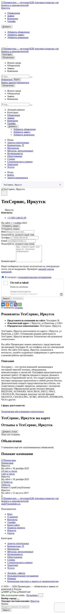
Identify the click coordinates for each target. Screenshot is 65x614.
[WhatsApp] (20, 304)
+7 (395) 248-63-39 (16, 217)
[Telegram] (11, 304)
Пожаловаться (8, 301)
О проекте (12, 517)
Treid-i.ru (5, 484)
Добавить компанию (17, 37)
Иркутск (5, 8)
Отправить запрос (10, 226)
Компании (12, 18)
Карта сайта (13, 525)
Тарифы (11, 21)
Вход (9, 514)
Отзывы (19, 307)
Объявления (13, 13)
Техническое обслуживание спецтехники (22, 411)
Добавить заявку (15, 34)
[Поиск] (31, 77)
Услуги (11, 167)
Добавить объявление (18, 32)
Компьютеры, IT (15, 145)
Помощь (11, 578)
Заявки (10, 16)
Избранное (7, 79)
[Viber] (16, 304)
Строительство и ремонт (20, 161)
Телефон (5, 237)
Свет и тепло (8, 474)
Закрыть (6, 298)
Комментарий (8, 261)
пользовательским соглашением (34, 277)
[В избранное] (4, 193)
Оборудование (14, 156)
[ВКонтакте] (3, 304)
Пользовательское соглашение (22, 576)
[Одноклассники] (7, 304)
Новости (11, 530)
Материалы (13, 148)
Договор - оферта (16, 573)
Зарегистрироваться (18, 82)
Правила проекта (16, 527)
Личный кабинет (16, 109)
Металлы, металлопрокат (20, 150)
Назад (10, 140)
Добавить (6, 27)
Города (10, 533)
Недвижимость (15, 153)
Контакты (12, 519)
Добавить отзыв (9, 432)
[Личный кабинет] (4, 46)
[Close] (18, 599)
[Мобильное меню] (10, 46)
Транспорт (12, 164)
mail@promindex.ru (10, 504)
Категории (7, 54)
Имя (3, 231)
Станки (11, 159)
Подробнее (32, 595)
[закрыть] (40, 595)
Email (4, 240)
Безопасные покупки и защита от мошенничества (32, 581)
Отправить (18, 298)
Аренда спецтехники (18, 142)
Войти (17, 80)
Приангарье (7, 463)
